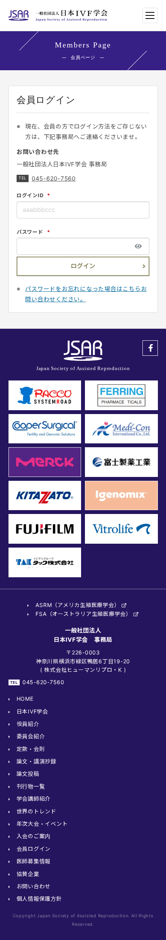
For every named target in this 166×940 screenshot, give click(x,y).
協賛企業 (28, 874)
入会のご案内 (34, 836)
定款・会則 (31, 749)
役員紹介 (28, 723)
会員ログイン (34, 848)
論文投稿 (28, 773)
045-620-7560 (54, 178)
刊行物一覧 (31, 786)
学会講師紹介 (34, 798)
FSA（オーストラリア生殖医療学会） (84, 613)
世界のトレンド (36, 811)
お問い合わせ (34, 886)
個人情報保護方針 (39, 898)
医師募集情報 (34, 861)
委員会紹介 (31, 736)
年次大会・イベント (42, 823)
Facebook (150, 348)
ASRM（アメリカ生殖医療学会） (78, 605)
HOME (25, 698)
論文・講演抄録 (36, 761)
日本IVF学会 (32, 711)
